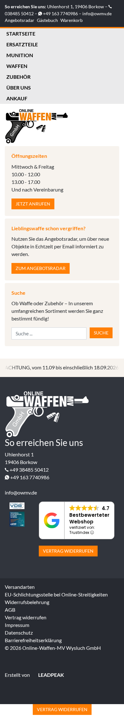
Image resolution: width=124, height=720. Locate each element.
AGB (10, 610)
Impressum (17, 625)
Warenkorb (71, 20)
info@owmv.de (97, 13)
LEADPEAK (50, 675)
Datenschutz (19, 632)
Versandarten (20, 587)
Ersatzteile (22, 44)
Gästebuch (47, 20)
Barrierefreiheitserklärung (33, 640)
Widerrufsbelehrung (27, 602)
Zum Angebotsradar (40, 268)
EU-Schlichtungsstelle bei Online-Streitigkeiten (56, 594)
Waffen (16, 66)
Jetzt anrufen (33, 203)
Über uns (18, 87)
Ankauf (16, 98)
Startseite (20, 33)
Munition (19, 55)
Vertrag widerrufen (68, 551)
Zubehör (18, 77)
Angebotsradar (19, 20)
